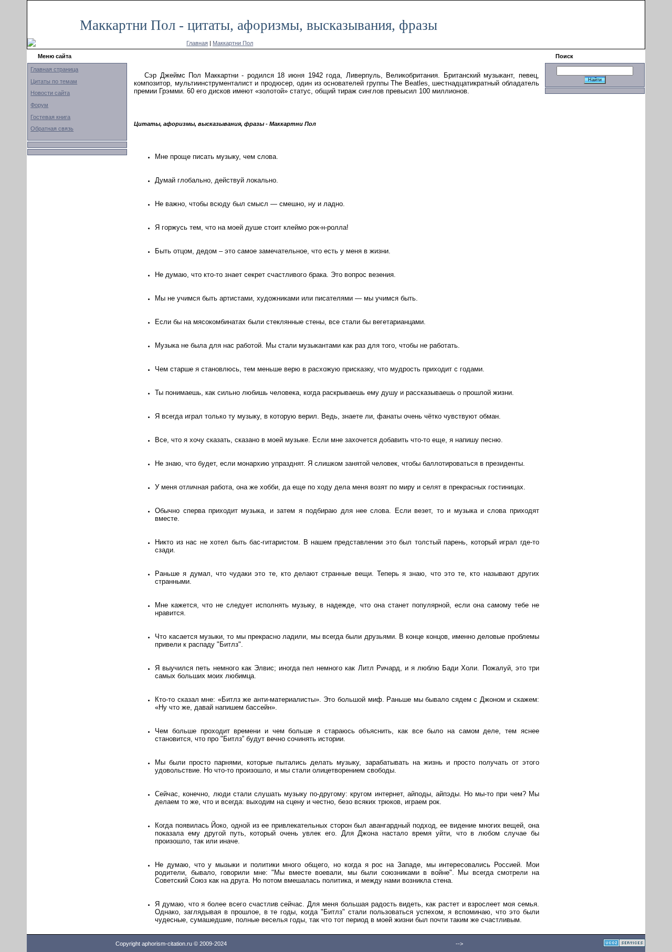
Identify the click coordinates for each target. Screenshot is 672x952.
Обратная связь (52, 128)
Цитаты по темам (53, 81)
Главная (197, 43)
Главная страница (54, 69)
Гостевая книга (50, 117)
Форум (39, 105)
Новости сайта (50, 93)
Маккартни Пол (233, 43)
